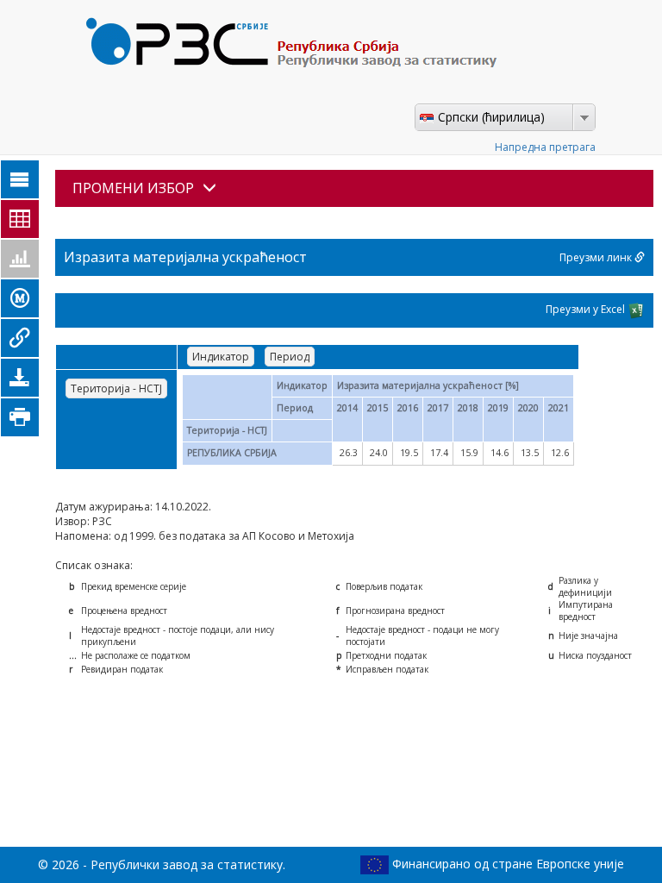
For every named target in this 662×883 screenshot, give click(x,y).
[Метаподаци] (20, 298)
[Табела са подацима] (20, 219)
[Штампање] (20, 417)
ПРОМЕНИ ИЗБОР (133, 187)
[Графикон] (20, 259)
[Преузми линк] (20, 338)
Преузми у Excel (587, 309)
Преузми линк (596, 257)
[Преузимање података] (20, 378)
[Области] (20, 179)
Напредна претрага (545, 147)
